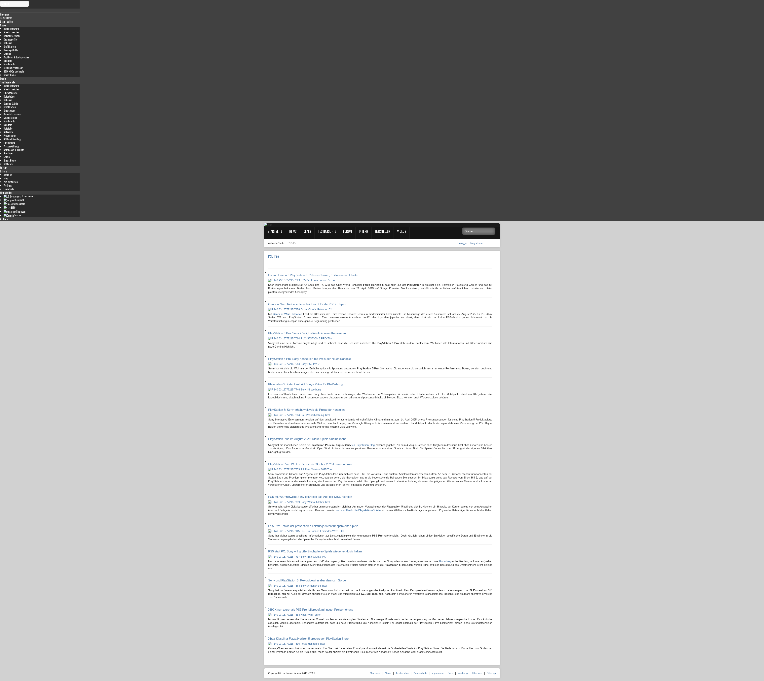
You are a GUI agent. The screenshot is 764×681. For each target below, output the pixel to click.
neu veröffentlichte (358, 510)
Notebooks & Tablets (14, 150)
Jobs (6, 178)
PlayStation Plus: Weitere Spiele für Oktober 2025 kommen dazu (310, 464)
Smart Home (10, 75)
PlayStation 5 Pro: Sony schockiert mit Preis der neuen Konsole (309, 358)
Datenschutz (420, 673)
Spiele (7, 157)
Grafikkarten (10, 46)
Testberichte (8, 82)
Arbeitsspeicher (11, 32)
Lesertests (9, 189)
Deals (3, 78)
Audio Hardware (11, 29)
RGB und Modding (12, 139)
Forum (3, 167)
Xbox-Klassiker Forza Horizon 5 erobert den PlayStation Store (308, 638)
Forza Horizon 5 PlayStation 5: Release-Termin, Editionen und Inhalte (313, 275)
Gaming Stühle (11, 104)
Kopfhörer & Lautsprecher (16, 57)
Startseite (6, 21)
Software (8, 164)
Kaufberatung (10, 118)
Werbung (8, 185)
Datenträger (9, 96)
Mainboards (9, 64)
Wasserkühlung (11, 146)
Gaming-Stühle (11, 50)
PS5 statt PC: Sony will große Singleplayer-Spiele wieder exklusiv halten (315, 551)
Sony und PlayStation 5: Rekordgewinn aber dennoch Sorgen (307, 580)
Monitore (8, 61)
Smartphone (10, 110)
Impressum (437, 673)
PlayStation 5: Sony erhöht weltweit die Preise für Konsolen (306, 409)
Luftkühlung (9, 143)
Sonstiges (9, 153)
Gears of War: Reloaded (287, 314)
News (3, 25)
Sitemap (491, 673)
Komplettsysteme (12, 114)
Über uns (477, 673)
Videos (4, 219)
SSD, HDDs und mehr (14, 71)
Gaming (7, 54)
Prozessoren (10, 136)
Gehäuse (8, 43)
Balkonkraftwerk (12, 36)
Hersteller (6, 192)
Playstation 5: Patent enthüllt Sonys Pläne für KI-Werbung (305, 384)
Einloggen (463, 243)
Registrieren (477, 243)
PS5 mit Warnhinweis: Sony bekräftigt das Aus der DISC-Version (310, 496)
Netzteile (8, 128)
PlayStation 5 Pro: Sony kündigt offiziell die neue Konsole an (307, 333)
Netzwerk (8, 132)
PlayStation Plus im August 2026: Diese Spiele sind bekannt (307, 439)
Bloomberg (445, 561)
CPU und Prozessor (13, 68)
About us (8, 175)
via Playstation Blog (363, 445)
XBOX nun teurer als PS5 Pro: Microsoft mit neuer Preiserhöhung (310, 609)
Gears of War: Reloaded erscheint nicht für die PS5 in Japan (307, 304)
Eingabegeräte (11, 39)
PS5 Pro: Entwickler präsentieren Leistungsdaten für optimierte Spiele (313, 526)
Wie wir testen (11, 182)
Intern (3, 171)
